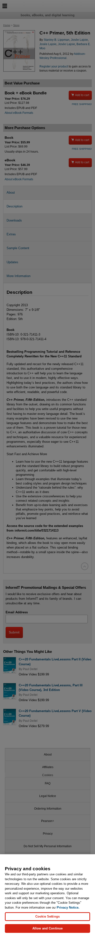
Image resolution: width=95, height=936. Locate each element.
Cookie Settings (47, 916)
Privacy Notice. (68, 907)
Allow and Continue (47, 928)
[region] (47, 895)
